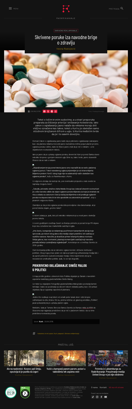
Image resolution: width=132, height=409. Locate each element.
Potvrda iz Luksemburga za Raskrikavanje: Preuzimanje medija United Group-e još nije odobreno (108, 371)
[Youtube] (105, 397)
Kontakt (103, 387)
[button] (122, 8)
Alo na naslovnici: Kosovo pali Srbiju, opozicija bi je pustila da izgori (24, 370)
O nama (94, 387)
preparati (61, 333)
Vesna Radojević (66, 48)
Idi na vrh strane (116, 387)
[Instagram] (97, 397)
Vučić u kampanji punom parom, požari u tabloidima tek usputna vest (66, 370)
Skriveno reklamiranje (72, 333)
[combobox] (108, 9)
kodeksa (72, 389)
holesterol (41, 333)
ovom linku (75, 395)
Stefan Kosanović (24, 375)
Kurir (55, 333)
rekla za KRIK (87, 308)
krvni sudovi (49, 333)
